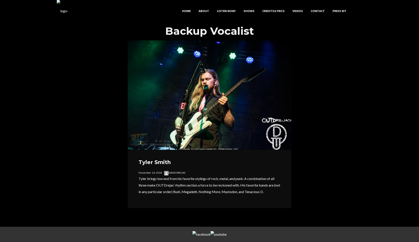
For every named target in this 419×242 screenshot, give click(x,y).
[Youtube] (219, 234)
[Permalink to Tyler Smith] (209, 146)
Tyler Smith (155, 162)
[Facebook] (201, 234)
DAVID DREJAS (176, 172)
